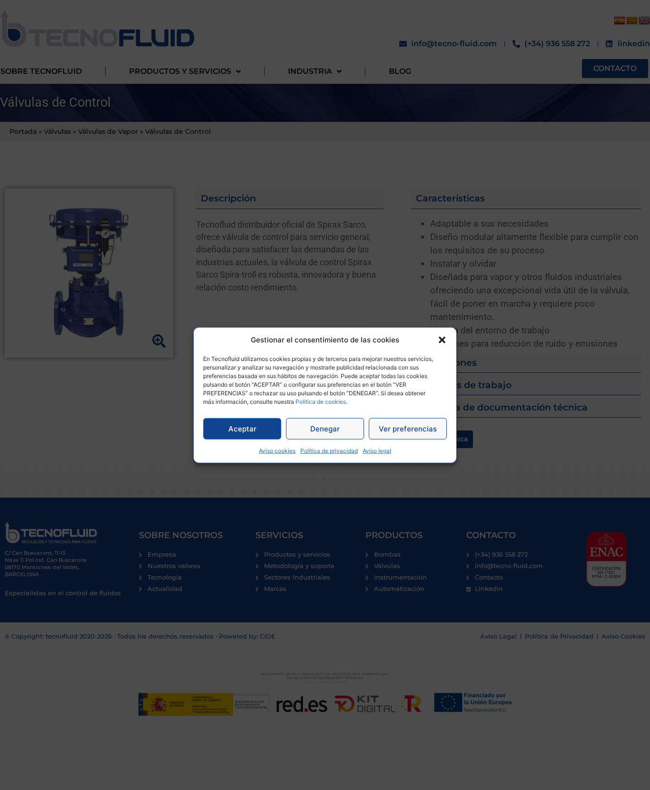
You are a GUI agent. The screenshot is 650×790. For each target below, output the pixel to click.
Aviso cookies (277, 450)
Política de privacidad (329, 450)
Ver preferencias (408, 428)
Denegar (325, 428)
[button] (442, 340)
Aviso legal (377, 450)
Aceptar (242, 428)
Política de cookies (320, 401)
